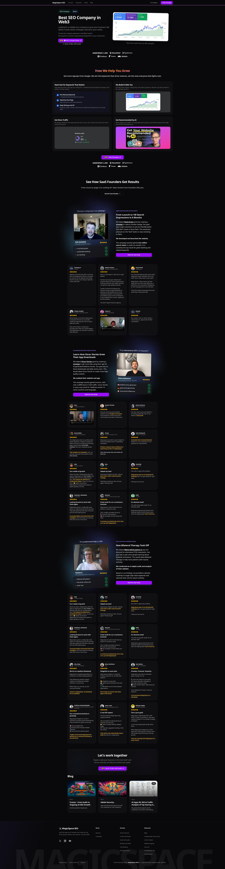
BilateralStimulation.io (133, 550)
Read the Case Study (134, 255)
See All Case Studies (111, 194)
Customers (78, 2)
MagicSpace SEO (70, 828)
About (86, 2)
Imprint (83, 862)
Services (70, 2)
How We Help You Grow (112, 71)
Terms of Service (74, 862)
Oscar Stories (86, 361)
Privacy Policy (63, 862)
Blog (91, 2)
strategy (119, 224)
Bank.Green (129, 222)
